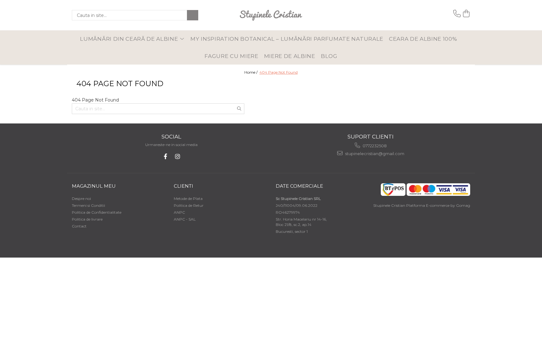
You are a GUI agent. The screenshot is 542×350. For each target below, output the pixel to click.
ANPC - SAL (185, 219)
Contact (79, 226)
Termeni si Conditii (88, 205)
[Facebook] (165, 156)
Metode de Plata (188, 198)
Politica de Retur (189, 205)
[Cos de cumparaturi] (466, 14)
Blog (329, 56)
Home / (251, 72)
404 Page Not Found (278, 72)
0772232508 (374, 145)
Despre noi (81, 198)
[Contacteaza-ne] (457, 14)
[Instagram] (177, 156)
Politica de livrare (87, 219)
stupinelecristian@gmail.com (374, 153)
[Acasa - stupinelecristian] (271, 15)
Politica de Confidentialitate (96, 212)
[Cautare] (192, 15)
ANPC (179, 212)
